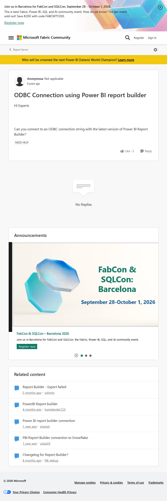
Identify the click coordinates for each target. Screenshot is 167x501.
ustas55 (45, 443)
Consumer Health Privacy (60, 492)
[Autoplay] (76, 355)
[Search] (127, 37)
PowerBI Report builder (40, 404)
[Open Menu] (155, 50)
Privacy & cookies (111, 482)
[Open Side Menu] (11, 37)
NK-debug (51, 460)
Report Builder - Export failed (44, 387)
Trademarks (156, 482)
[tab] (81, 355)
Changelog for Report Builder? (45, 454)
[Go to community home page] (43, 37)
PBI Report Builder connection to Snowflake (55, 437)
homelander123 (55, 409)
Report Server (20, 49)
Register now (14, 22)
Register (139, 37)
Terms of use (135, 482)
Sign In (152, 37)
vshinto (49, 393)
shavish (45, 426)
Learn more (126, 60)
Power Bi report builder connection (49, 420)
